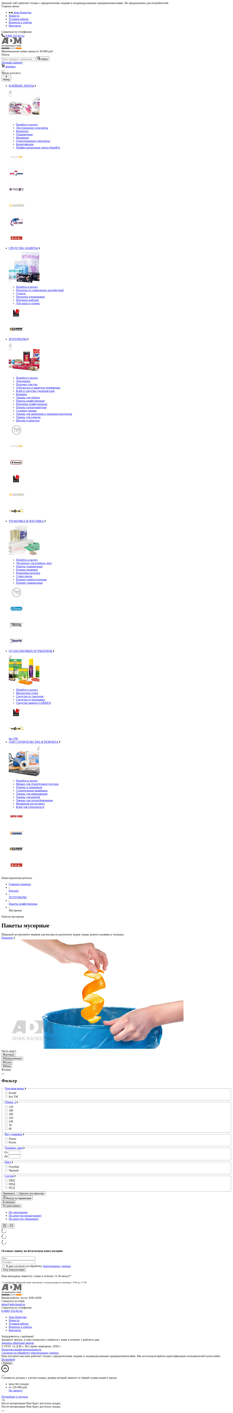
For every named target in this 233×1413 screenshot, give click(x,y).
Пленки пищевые (27, 569)
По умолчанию (11, 1206)
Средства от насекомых (30, 699)
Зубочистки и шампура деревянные (38, 387)
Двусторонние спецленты (32, 127)
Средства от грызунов (30, 696)
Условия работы (19, 19)
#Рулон (7, 1062)
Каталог (14, 890)
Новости (14, 15)
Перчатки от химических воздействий (40, 290)
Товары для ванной (28, 797)
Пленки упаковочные (29, 582)
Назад (6, 79)
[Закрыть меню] (2, 1073)
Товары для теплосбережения (34, 800)
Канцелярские (25, 144)
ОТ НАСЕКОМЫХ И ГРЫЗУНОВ (31, 650)
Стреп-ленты (24, 576)
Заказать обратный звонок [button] (17, 1342)
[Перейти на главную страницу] (11, 1294)
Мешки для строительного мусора (37, 783)
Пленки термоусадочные (31, 579)
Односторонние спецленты (33, 140)
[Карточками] (4, 1226)
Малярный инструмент (30, 803)
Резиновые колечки (28, 572)
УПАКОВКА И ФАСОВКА (26, 521)
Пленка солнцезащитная (31, 407)
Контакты (15, 25)
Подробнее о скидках (14, 1396)
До (6, 1156)
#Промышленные (12, 1058)
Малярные (22, 137)
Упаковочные (24, 134)
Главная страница (20, 884)
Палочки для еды (26, 384)
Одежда (21, 293)
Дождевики (23, 381)
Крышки (21, 394)
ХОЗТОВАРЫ (18, 339)
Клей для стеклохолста (30, 806)
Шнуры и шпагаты (28, 420)
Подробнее (8, 1359)
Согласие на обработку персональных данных (30, 1352)
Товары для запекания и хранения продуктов (44, 413)
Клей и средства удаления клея (35, 390)
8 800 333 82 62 (14, 35)
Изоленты (22, 131)
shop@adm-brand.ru (13, 1304)
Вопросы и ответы (20, 22)
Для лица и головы (28, 303)
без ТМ (13, 738)
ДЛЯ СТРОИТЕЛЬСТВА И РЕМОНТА (34, 741)
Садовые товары (26, 410)
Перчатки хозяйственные (31, 404)
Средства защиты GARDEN (33, 702)
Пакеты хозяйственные (30, 400)
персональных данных (57, 1266)
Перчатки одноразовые (30, 296)
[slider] (116, 1154)
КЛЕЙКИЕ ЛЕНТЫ (22, 85)
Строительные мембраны (32, 790)
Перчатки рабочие (27, 300)
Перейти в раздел (27, 124)
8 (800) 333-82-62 (12, 1310)
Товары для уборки (28, 397)
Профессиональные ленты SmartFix (38, 147)
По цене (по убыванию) (23, 1218)
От (6, 1152)
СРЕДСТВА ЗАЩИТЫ (24, 248)
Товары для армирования (31, 793)
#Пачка (7, 1066)
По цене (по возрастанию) (25, 1215)
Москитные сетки (27, 693)
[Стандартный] (11, 1226)
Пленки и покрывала (29, 787)
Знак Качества (22, 12)
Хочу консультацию (14, 1269)
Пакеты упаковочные (29, 566)
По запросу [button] (16, 1390)
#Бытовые (8, 1054)
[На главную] (11, 48)
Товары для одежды (28, 417)
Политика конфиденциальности (21, 1349)
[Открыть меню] (2, 70)
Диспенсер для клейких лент (34, 563)
